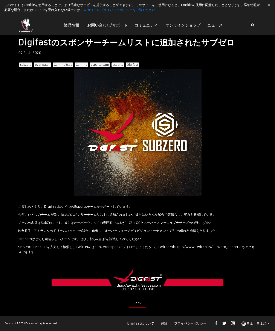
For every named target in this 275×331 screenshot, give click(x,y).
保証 (164, 323)
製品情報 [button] (71, 25)
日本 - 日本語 (256, 324)
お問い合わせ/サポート (107, 25)
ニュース (215, 25)
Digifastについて (140, 323)
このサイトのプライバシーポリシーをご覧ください (118, 10)
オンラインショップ (183, 25)
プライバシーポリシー (190, 323)
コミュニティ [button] (146, 25)
